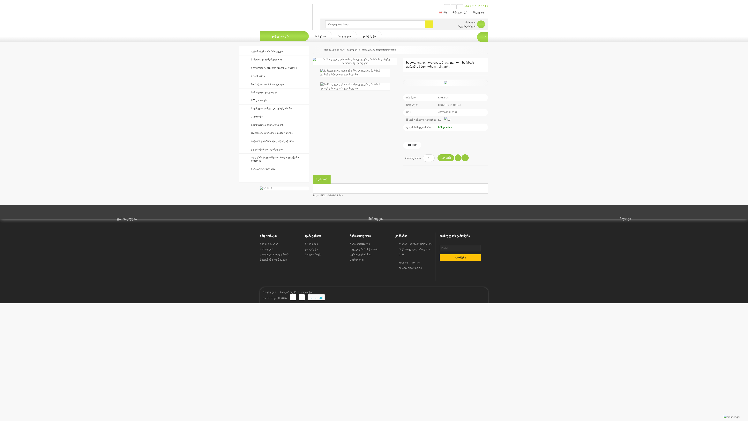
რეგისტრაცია (467, 26)
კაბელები (257, 116)
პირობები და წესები (273, 259)
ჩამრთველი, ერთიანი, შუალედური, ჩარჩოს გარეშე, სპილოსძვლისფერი (360, 50)
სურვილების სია (360, 254)
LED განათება (259, 100)
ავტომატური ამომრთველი (267, 51)
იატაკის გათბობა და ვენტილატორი (272, 141)
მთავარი (320, 36)
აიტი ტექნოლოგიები (263, 169)
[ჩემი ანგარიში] (481, 24)
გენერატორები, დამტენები (267, 149)
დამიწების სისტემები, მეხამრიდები (272, 133)
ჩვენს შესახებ (269, 243)
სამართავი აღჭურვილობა (266, 59)
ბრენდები (344, 36)
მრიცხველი (258, 76)
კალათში (446, 157)
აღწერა (321, 179)
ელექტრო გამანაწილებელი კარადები (274, 67)
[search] (429, 24)
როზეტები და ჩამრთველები (268, 84)
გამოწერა (460, 257)
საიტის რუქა (313, 254)
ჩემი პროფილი (360, 243)
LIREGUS (443, 97)
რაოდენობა (413, 158)
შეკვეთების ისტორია (364, 249)
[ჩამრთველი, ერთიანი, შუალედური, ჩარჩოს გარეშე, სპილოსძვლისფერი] (355, 61)
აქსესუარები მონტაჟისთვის (267, 125)
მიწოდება (266, 249)
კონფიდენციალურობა (275, 254)
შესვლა (471, 22)
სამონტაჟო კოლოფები (264, 92)
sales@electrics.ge (410, 267)
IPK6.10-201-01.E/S (331, 195)
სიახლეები (357, 259)
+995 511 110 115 (476, 6)
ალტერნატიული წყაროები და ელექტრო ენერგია (275, 159)
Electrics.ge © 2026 (275, 298)
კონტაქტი (369, 36)
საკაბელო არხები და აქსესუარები (271, 108)
